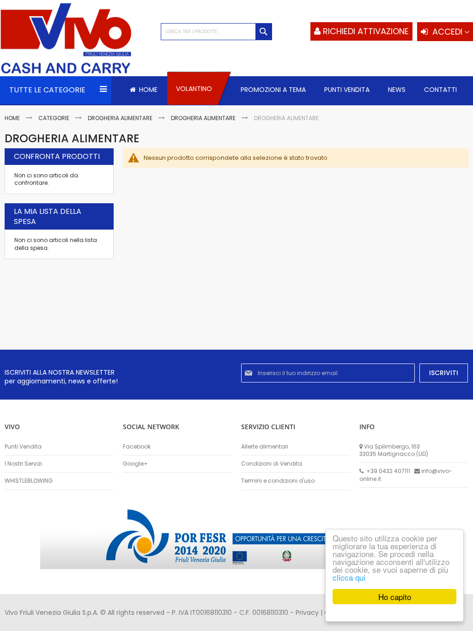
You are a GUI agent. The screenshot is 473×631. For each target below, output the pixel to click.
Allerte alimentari (264, 446)
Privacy (307, 612)
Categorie (54, 118)
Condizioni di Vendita (271, 463)
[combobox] (216, 32)
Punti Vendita (23, 446)
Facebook (137, 446)
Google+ (135, 463)
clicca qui (349, 577)
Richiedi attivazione (366, 31)
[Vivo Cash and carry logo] (76, 39)
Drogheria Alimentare (121, 118)
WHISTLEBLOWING (29, 481)
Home (13, 118)
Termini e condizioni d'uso (278, 481)
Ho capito (394, 596)
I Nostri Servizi (23, 463)
